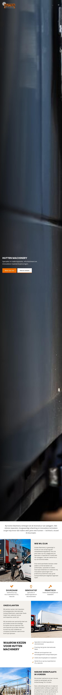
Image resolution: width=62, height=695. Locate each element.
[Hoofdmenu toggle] (58, 5)
